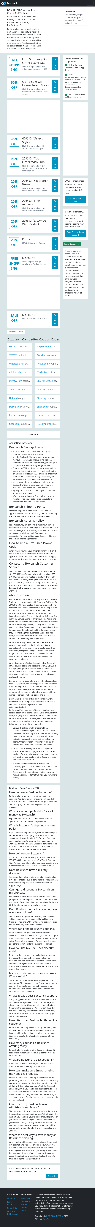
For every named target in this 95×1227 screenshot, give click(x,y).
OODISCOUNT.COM (54, 1216)
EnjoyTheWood (53, 380)
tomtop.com (51, 415)
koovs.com (50, 363)
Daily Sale (22, 406)
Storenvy (49, 398)
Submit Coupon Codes (24, 1207)
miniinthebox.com (26, 372)
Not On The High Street (57, 389)
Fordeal (21, 346)
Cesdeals (21, 423)
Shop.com (50, 406)
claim (81, 284)
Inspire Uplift (52, 346)
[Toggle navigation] (90, 3)
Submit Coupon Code (72, 244)
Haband (21, 398)
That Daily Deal (25, 389)
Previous (12, 331)
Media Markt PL (53, 372)
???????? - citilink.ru (27, 355)
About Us (11, 1198)
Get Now (55, 63)
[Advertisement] (33, 116)
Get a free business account (75, 233)
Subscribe (52, 1176)
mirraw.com (23, 380)
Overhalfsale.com (54, 355)
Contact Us (12, 1208)
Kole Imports (51, 423)
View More (33, 434)
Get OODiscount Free (75, 199)
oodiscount (9, 3)
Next (21, 331)
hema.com (22, 415)
